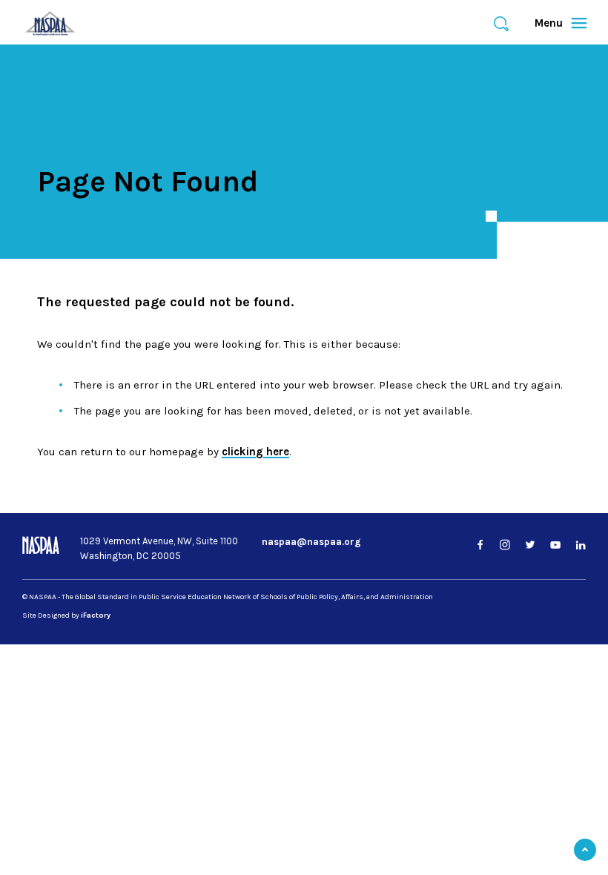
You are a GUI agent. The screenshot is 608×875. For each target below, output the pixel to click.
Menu (554, 23)
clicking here (255, 451)
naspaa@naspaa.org (311, 541)
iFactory (95, 615)
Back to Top (585, 850)
